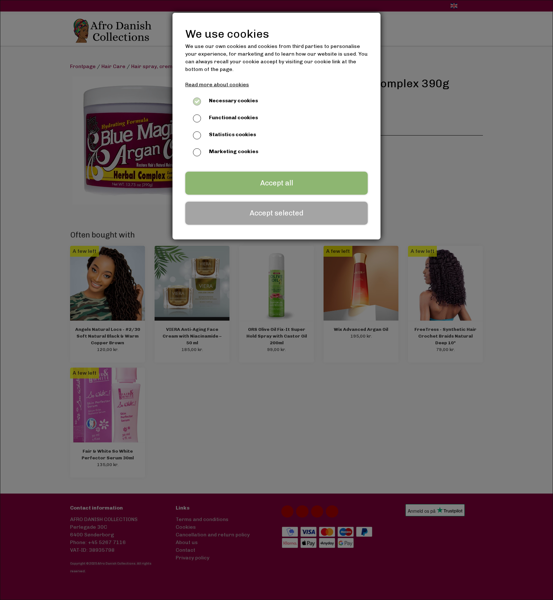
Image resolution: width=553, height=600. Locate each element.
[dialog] (276, 300)
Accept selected (276, 213)
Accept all (276, 183)
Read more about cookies (217, 85)
